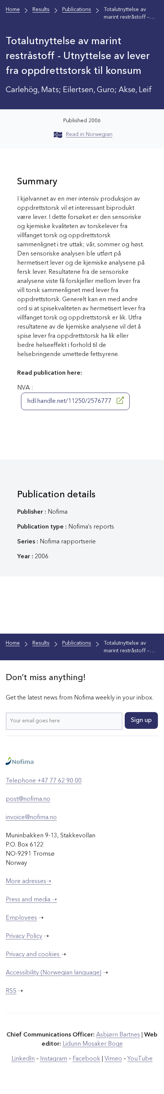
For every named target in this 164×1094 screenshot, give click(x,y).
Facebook (86, 1059)
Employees (21, 918)
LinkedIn (23, 1059)
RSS (11, 991)
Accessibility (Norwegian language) (53, 973)
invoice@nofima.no (31, 818)
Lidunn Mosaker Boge (93, 1044)
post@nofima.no (28, 799)
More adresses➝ (28, 881)
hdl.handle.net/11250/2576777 (70, 401)
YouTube (140, 1059)
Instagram (53, 1059)
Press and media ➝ (31, 900)
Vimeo (113, 1059)
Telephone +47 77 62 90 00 (44, 781)
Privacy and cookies (33, 955)
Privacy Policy (24, 936)
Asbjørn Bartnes (118, 1035)
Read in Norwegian (89, 134)
